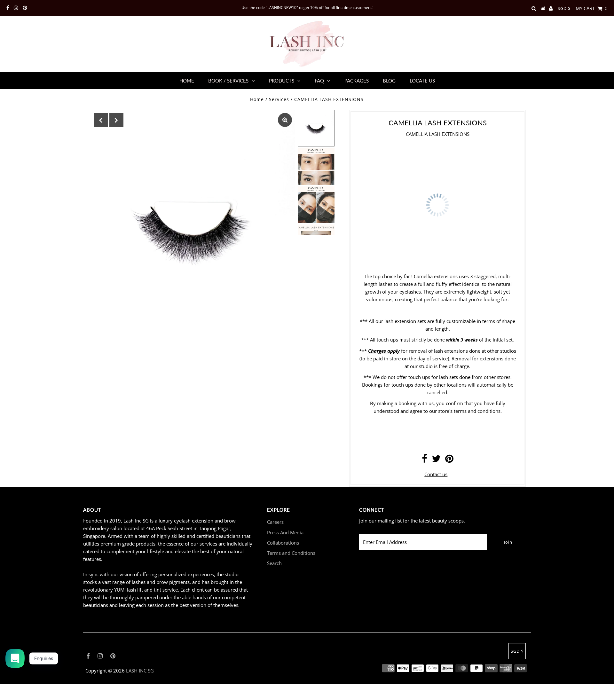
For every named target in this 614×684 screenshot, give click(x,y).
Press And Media (285, 532)
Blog (389, 80)
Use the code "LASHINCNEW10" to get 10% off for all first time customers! (307, 7)
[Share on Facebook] (424, 460)
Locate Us (422, 80)
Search (274, 563)
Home (186, 80)
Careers (275, 522)
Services (279, 99)
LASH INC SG (140, 670)
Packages (356, 80)
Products (281, 80)
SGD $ (564, 8)
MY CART (592, 8)
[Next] (116, 120)
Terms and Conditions (291, 553)
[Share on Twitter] (436, 460)
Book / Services (228, 80)
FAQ (319, 80)
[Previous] (101, 120)
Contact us (435, 474)
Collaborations (283, 542)
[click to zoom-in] (285, 120)
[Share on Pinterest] (449, 460)
